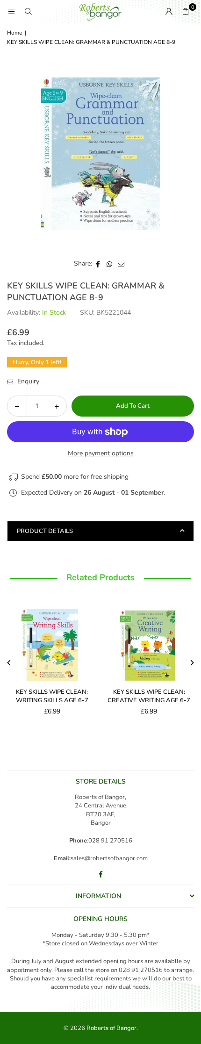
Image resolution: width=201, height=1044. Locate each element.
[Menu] (11, 11)
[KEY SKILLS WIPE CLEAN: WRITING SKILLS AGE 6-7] (52, 640)
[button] (185, 11)
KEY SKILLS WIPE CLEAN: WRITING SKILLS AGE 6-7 (52, 696)
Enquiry (27, 381)
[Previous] (9, 663)
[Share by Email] (121, 263)
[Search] (28, 11)
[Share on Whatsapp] (109, 263)
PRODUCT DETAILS (45, 531)
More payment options (101, 453)
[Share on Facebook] (97, 263)
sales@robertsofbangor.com (109, 858)
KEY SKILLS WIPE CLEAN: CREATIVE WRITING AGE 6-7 (149, 696)
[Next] (192, 663)
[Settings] (168, 11)
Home (14, 32)
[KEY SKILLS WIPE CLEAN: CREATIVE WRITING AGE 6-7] (149, 640)
